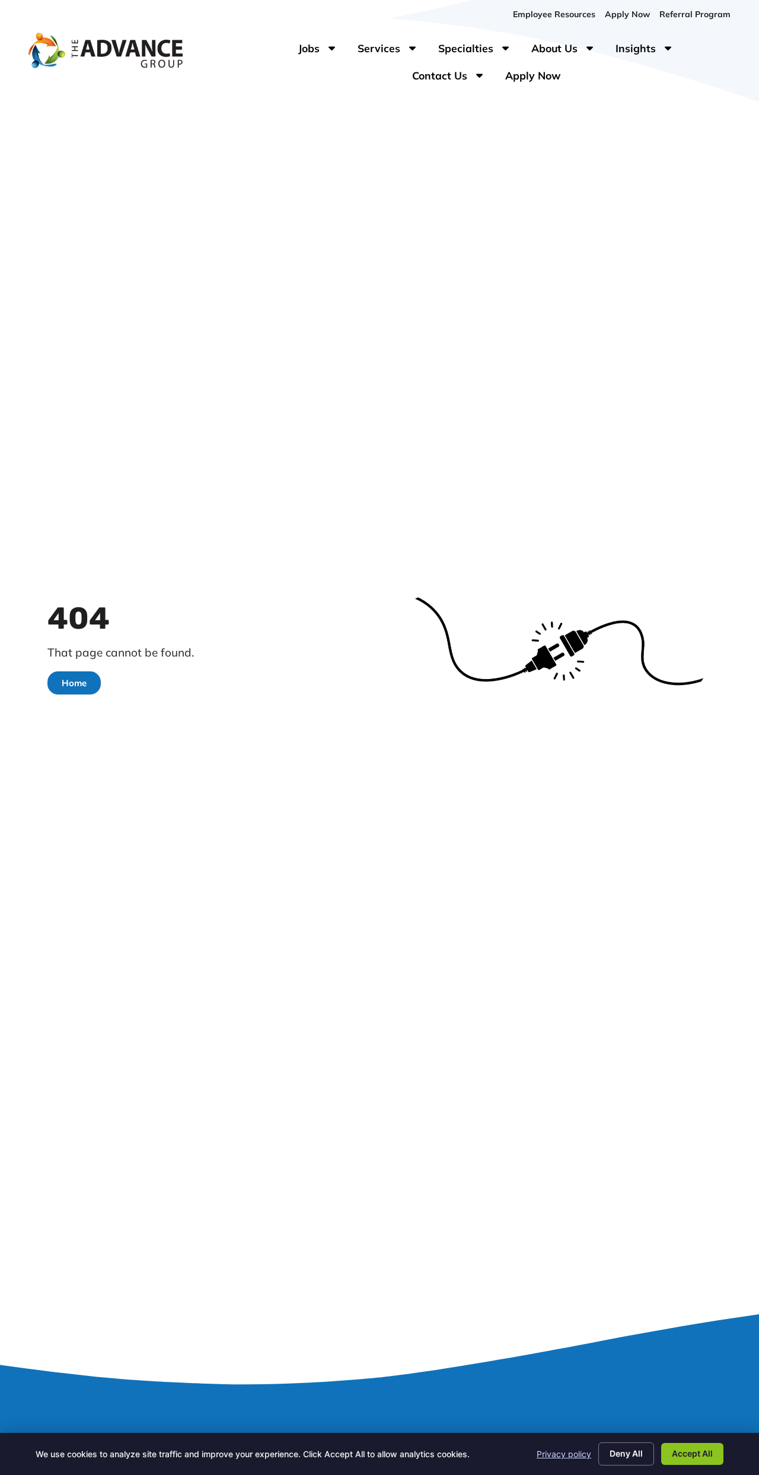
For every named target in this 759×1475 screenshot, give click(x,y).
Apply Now (537, 78)
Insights (650, 51)
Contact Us (454, 78)
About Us (568, 51)
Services (393, 51)
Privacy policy (564, 1454)
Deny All (626, 1453)
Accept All (692, 1453)
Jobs (319, 51)
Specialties (480, 51)
